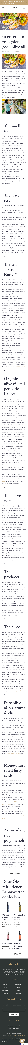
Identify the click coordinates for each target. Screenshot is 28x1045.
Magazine (18, 984)
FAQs (18, 987)
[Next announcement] (26, 2)
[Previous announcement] (1, 2)
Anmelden (14, 1014)
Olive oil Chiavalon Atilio (18, 946)
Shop (5, 987)
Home (5, 984)
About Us (5, 990)
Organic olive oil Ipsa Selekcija (19, 917)
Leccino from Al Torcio (12, 753)
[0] (22, 1041)
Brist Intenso (7, 944)
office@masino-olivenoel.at (16, 1035)
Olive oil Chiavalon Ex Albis (7, 917)
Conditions (18, 993)
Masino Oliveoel (7, 1039)
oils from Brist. (20, 367)
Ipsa (3, 481)
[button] (22, 8)
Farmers (5, 993)
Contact (18, 990)
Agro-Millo (18, 691)
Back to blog (15, 873)
